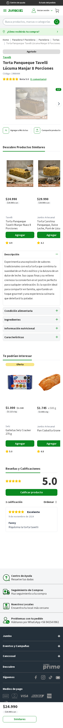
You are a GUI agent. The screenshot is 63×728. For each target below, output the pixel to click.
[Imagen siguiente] (59, 104)
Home (6, 40)
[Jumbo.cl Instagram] (43, 677)
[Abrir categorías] (5, 10)
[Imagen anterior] (4, 104)
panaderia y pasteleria (23, 40)
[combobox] (31, 21)
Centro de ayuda (17, 2)
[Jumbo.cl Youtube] (58, 677)
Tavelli (7, 57)
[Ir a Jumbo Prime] (51, 667)
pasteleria (44, 40)
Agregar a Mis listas (19, 130)
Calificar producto (31, 492)
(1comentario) (38, 79)
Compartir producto (51, 130)
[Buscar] (56, 22)
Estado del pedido (47, 2)
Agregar (20, 235)
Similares (19, 719)
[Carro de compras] (57, 10)
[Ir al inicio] (15, 10)
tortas (55, 40)
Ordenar (49, 502)
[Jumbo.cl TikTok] (50, 677)
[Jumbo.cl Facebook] (36, 677)
